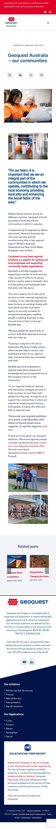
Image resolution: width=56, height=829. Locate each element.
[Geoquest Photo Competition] (16, 556)
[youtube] (45, 12)
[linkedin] (50, 12)
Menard (31, 776)
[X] (10, 75)
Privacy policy (26, 818)
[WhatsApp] (31, 75)
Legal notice (30, 814)
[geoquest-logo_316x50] (28, 599)
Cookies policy (40, 814)
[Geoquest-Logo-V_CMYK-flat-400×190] (11, 18)
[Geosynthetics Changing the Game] (39, 556)
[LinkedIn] (20, 75)
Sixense (34, 779)
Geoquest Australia (34, 811)
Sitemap (22, 814)
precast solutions (28, 452)
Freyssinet (13, 779)
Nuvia (22, 779)
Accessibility (36, 818)
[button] (10, 146)
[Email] (42, 75)
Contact (15, 814)
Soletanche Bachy (16, 776)
